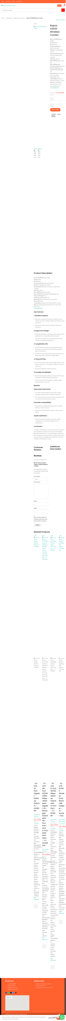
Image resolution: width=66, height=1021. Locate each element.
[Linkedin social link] (60, 116)
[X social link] (64, 114)
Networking (37, 814)
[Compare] (36, 780)
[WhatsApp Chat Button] (62, 1017)
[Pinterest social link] (58, 116)
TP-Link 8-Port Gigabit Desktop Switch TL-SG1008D (37, 797)
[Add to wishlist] (36, 902)
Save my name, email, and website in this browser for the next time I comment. (40, 519)
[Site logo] (8, 5)
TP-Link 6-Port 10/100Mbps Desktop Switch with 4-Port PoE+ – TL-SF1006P (53, 799)
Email (35, 508)
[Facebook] (6, 993)
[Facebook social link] (62, 114)
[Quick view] (36, 910)
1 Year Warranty (54, 87)
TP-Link (44, 858)
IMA (58, 1014)
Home (2, 18)
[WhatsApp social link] (62, 116)
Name (36, 501)
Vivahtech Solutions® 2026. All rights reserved (16, 1014)
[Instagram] (11, 993)
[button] (36, 906)
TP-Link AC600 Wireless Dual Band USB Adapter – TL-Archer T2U (61, 799)
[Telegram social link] (58, 118)
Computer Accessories (19, 18)
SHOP (59, 5)
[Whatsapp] (8, 993)
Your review (37, 482)
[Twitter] (13, 993)
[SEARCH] (63, 10)
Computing (9, 18)
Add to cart (55, 109)
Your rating (37, 476)
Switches (36, 816)
